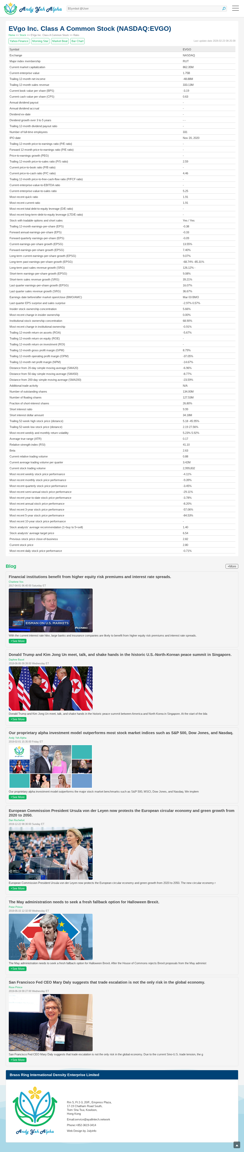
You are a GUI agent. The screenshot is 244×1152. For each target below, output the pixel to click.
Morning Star (40, 41)
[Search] (224, 8)
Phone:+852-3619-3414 (81, 1125)
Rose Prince (15, 987)
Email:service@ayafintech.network (88, 1119)
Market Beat (59, 41)
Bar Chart (77, 41)
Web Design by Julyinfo (81, 1130)
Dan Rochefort (17, 820)
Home (12, 35)
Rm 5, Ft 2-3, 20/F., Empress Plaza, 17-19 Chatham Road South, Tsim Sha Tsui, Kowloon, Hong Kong (89, 1108)
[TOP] (237, 1145)
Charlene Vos (16, 581)
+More (232, 566)
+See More (18, 641)
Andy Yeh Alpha (17, 737)
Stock (23, 35)
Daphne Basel (16, 659)
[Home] (33, 8)
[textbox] (147, 8)
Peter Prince (15, 907)
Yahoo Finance (19, 41)
